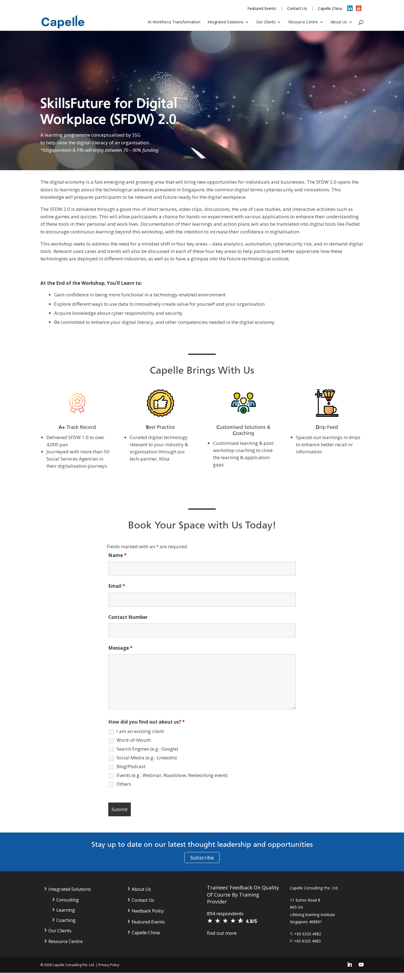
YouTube (359, 10)
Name (117, 555)
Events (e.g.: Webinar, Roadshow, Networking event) (172, 775)
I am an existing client (140, 731)
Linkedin (350, 10)
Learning (65, 910)
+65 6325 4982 (307, 933)
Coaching (66, 920)
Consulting (67, 900)
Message (120, 648)
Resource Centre (303, 22)
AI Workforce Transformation (174, 22)
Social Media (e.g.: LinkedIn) (147, 757)
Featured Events (261, 8)
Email (116, 586)
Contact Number (128, 617)
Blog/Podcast (131, 766)
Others (124, 784)
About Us (339, 22)
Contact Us (297, 8)
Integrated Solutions (225, 22)
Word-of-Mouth (134, 740)
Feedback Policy (148, 911)
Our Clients (266, 22)
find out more (222, 933)
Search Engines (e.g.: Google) (147, 749)
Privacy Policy (108, 965)
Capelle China (330, 8)
